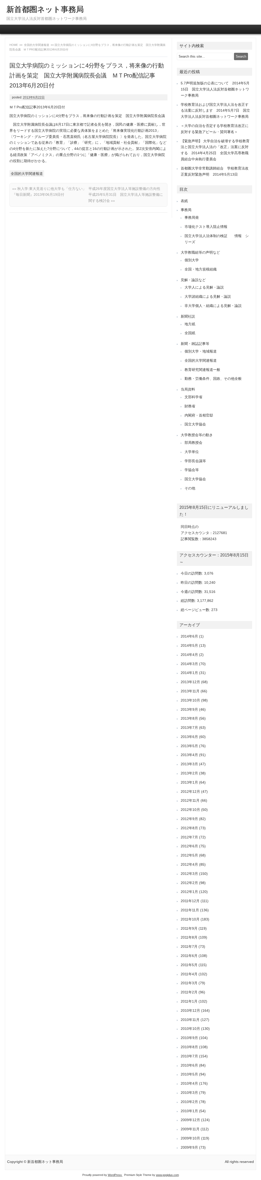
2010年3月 (189, 1093)
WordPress (115, 1174)
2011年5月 (189, 965)
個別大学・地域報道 (201, 351)
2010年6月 (189, 1065)
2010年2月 (189, 1102)
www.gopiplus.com (167, 1174)
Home (14, 44)
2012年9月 (189, 819)
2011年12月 (190, 901)
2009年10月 (190, 1138)
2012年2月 (189, 883)
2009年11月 (190, 1129)
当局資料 (188, 389)
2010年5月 (189, 1074)
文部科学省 (193, 397)
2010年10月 (190, 1029)
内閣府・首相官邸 (199, 415)
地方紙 (190, 324)
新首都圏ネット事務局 (45, 9)
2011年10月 (190, 919)
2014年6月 (189, 636)
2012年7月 (189, 837)
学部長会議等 (195, 461)
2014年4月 (189, 655)
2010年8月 (189, 1047)
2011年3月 (189, 983)
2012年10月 (190, 810)
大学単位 (192, 452)
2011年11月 (190, 910)
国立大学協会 (195, 424)
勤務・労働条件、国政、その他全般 (213, 379)
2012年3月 (189, 874)
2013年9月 (189, 709)
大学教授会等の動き (197, 435)
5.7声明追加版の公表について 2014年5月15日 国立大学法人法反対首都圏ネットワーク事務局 (215, 89)
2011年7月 (189, 946)
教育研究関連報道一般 (202, 370)
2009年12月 (190, 1120)
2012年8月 (189, 828)
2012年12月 (190, 791)
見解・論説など (193, 280)
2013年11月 (190, 691)
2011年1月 (189, 1001)
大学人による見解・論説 (204, 287)
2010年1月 (189, 1111)
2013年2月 (189, 773)
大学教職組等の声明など (200, 252)
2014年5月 (189, 645)
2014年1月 (189, 673)
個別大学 (192, 260)
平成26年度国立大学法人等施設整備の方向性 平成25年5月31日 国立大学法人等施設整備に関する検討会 (126, 195)
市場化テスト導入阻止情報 (206, 227)
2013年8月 (189, 718)
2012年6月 (189, 846)
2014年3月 (189, 664)
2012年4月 (189, 864)
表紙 (184, 201)
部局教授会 (193, 442)
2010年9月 (189, 1038)
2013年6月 (189, 737)
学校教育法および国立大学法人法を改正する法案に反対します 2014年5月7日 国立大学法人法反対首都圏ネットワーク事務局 (215, 110)
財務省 (190, 406)
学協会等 (192, 470)
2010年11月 (190, 1020)
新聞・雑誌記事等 (195, 344)
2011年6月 (189, 956)
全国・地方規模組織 (201, 269)
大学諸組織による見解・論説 (208, 296)
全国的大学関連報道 (36, 44)
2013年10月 (190, 700)
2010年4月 (189, 1083)
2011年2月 (189, 992)
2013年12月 (190, 682)
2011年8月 (189, 937)
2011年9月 (189, 928)
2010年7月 (189, 1056)
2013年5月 (189, 746)
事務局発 (192, 217)
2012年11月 (190, 800)
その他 (190, 488)
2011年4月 (189, 974)
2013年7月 (189, 727)
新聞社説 (188, 316)
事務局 (186, 210)
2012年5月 (189, 855)
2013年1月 (189, 782)
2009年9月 (189, 1147)
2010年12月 (190, 1010)
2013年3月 (189, 764)
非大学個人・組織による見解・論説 (213, 306)
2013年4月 (189, 755)
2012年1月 (189, 892)
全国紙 (190, 333)
